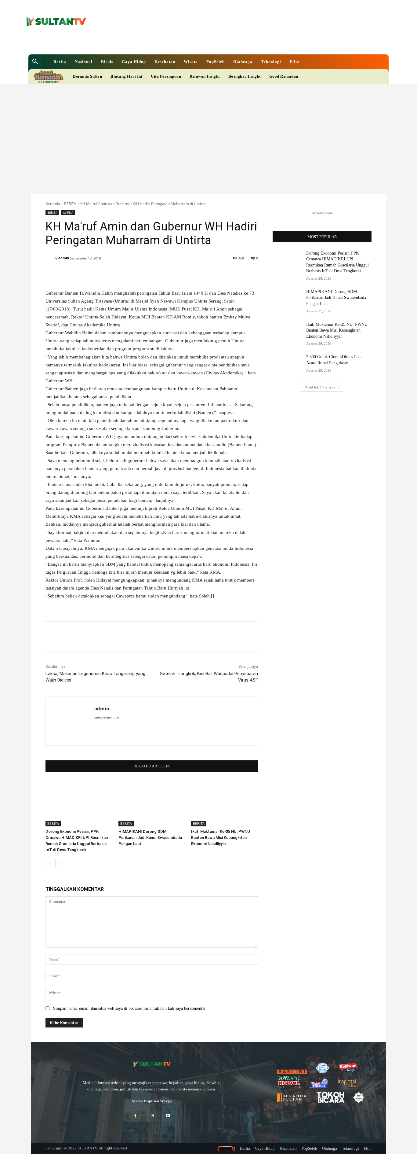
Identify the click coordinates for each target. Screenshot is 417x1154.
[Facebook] (166, 42)
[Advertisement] (208, 130)
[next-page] (59, 863)
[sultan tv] (151, 1064)
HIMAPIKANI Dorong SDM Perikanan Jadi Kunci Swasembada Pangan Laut (150, 837)
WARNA (68, 212)
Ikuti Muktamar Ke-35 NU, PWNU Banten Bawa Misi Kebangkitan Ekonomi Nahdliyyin (220, 837)
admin (63, 257)
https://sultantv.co (106, 717)
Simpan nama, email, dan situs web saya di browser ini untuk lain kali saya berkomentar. (130, 1008)
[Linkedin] (176, 42)
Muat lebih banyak (319, 387)
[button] (35, 61)
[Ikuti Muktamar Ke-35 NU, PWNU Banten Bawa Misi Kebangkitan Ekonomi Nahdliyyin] (224, 803)
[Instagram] (152, 1116)
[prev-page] (49, 863)
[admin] (49, 258)
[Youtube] (197, 42)
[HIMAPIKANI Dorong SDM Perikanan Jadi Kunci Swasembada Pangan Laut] (151, 803)
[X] (187, 42)
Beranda (52, 203)
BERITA (70, 203)
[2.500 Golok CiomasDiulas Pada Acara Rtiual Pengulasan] (287, 364)
